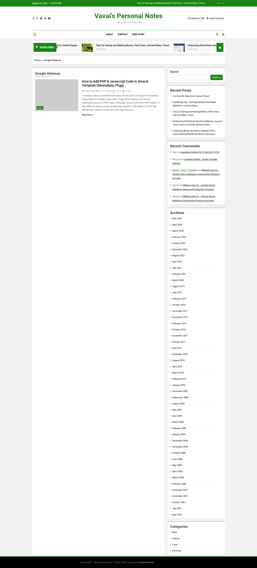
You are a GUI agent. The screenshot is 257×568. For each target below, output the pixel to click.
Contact (123, 34)
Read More (87, 114)
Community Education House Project (191, 96)
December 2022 (180, 249)
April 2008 (177, 471)
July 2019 (177, 292)
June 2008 (177, 459)
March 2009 (178, 422)
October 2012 (178, 329)
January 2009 (178, 434)
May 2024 (177, 218)
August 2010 (178, 360)
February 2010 (179, 379)
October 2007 (178, 502)
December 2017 (180, 311)
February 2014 (179, 323)
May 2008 (177, 465)
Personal (176, 550)
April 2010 (177, 366)
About (109, 34)
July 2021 (177, 268)
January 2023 (178, 243)
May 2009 (177, 410)
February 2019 (179, 298)
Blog (174, 532)
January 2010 (178, 385)
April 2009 (177, 416)
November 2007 (180, 496)
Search (174, 71)
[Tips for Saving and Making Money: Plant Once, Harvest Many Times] (73, 49)
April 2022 (177, 261)
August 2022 (178, 255)
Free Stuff (138, 34)
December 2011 (180, 335)
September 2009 (180, 397)
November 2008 (180, 446)
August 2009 (178, 403)
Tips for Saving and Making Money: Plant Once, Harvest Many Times (171, 3)
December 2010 (180, 354)
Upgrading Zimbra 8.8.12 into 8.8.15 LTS (199, 152)
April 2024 (177, 224)
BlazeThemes (147, 562)
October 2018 (178, 305)
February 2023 (179, 237)
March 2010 (178, 372)
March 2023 (178, 230)
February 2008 (179, 484)
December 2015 (180, 317)
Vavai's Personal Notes (128, 16)
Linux (40, 108)
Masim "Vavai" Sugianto (185, 170)
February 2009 (179, 428)
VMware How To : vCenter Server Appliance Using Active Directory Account (196, 174)
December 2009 (180, 391)
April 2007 (177, 514)
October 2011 (178, 342)
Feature (176, 538)
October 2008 (178, 453)
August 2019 (178, 286)
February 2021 (179, 274)
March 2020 (178, 280)
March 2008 (178, 477)
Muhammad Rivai (92, 90)
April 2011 (177, 348)
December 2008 (180, 440)
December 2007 (180, 490)
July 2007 (177, 508)
